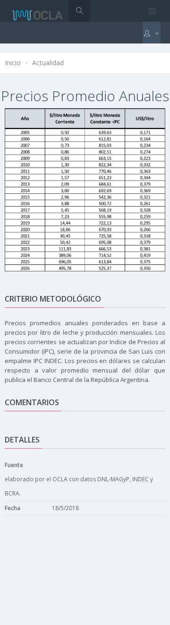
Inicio (13, 62)
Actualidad (48, 62)
